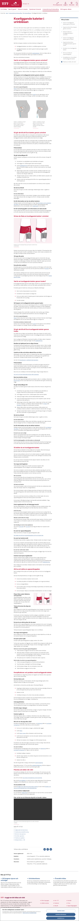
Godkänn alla (60, 918)
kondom (47, 268)
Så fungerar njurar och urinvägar (9, 879)
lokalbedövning (38, 340)
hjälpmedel (35, 206)
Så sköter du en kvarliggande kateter (69, 49)
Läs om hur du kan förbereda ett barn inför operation (26, 374)
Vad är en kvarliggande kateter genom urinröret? (69, 23)
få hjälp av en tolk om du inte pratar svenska (27, 786)
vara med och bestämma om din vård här (32, 777)
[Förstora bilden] (43, 599)
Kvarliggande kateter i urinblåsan (39, 13)
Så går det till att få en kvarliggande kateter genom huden (69, 44)
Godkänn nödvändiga (60, 914)
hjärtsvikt (21, 526)
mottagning (19, 750)
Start (7, 13)
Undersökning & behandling (15, 13)
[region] (39, 914)
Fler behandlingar (27, 13)
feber (21, 730)
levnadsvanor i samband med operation (29, 360)
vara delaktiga (22, 780)
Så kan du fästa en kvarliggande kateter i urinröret (68, 33)
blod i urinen (23, 733)
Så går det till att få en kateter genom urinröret (70, 28)
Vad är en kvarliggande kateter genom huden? (68, 38)
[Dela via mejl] (44, 849)
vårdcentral (40, 723)
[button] (51, 849)
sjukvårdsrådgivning (37, 765)
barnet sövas (17, 380)
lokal (23, 165)
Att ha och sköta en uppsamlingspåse (67, 53)
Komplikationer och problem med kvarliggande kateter (69, 58)
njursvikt (28, 526)
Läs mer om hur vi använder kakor (29, 912)
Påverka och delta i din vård (69, 62)
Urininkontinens (34, 878)
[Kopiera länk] (47, 849)
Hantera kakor (60, 910)
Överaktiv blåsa (60, 878)
